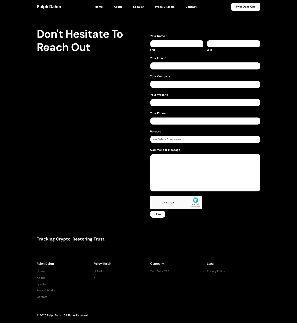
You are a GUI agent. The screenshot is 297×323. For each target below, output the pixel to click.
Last (209, 49)
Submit (158, 214)
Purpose (157, 131)
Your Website (159, 94)
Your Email (158, 58)
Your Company (160, 76)
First (152, 49)
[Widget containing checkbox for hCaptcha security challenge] (176, 202)
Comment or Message (165, 149)
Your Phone (158, 113)
